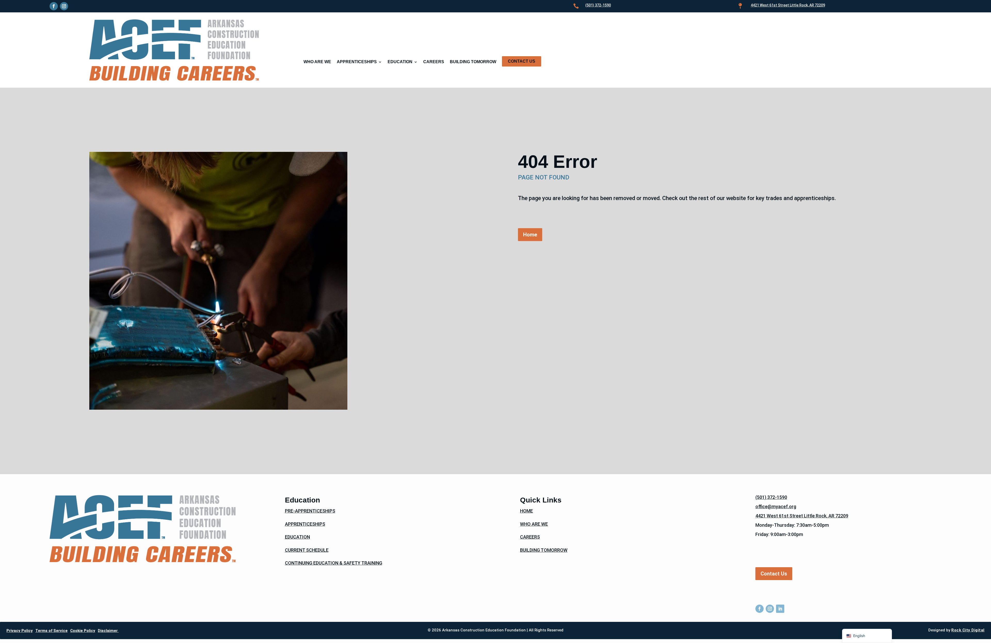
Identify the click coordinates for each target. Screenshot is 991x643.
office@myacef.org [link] (775, 506)
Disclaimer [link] (108, 630)
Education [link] (400, 62)
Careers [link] (433, 62)
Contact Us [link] (521, 61)
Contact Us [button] (774, 574)
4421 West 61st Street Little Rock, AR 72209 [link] (801, 515)
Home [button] (530, 235)
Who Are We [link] (317, 62)
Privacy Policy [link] (19, 630)
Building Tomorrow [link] (473, 62)
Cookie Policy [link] (82, 630)
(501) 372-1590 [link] (598, 5)
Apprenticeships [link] (357, 62)
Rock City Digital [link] (968, 630)
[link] (54, 6)
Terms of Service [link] (51, 630)
